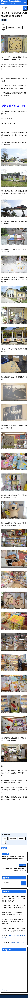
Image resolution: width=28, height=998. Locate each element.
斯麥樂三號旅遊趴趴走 (11, 1)
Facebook (11, 27)
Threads (19, 27)
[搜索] (25, 8)
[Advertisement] (14, 817)
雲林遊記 (3, 20)
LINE (4, 27)
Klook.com (5, 990)
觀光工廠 (3, 848)
